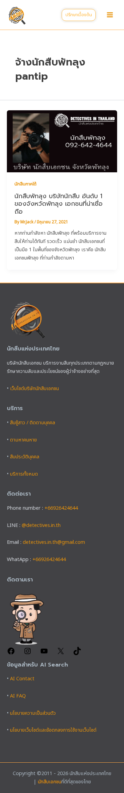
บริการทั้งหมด (24, 474)
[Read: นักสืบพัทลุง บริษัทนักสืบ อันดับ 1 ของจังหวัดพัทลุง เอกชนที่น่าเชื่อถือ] (62, 141)
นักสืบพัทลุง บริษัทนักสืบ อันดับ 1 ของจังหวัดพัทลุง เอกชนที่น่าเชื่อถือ (58, 203)
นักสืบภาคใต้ (25, 184)
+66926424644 (61, 508)
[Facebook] (11, 654)
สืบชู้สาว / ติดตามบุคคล (32, 423)
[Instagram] (27, 654)
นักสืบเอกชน (49, 782)
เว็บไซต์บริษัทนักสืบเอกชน (34, 389)
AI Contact (22, 679)
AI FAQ (18, 696)
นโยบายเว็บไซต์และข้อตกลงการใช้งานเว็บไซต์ (53, 730)
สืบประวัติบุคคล (24, 457)
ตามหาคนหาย (23, 440)
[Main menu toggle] (110, 15)
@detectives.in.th (41, 525)
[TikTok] (77, 654)
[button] (79, 15)
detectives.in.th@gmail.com (54, 542)
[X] (60, 654)
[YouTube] (44, 654)
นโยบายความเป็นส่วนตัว (33, 713)
